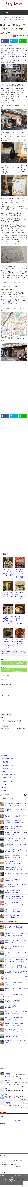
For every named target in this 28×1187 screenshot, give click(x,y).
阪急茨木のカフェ (8, 762)
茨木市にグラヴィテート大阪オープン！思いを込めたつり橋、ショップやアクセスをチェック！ (16, 954)
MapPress (19, 335)
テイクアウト (16, 652)
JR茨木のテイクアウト (9, 774)
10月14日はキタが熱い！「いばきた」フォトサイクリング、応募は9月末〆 (14, 670)
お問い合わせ (6, 1162)
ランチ (22, 652)
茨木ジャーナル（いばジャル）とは (12, 1160)
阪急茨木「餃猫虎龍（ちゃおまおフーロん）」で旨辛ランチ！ (20, 642)
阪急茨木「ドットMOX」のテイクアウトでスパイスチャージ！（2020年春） (20, 620)
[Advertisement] (14, 376)
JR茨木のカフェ (7, 778)
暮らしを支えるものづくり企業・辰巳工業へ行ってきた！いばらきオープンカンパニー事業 (16, 935)
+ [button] (25, 330)
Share (6, 41)
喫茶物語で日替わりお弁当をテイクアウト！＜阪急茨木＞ (20, 595)
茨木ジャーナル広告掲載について (11, 1164)
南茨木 (4, 790)
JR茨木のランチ (7, 781)
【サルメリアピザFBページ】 (9, 303)
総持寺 (4, 787)
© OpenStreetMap (24, 335)
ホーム (4, 1158)
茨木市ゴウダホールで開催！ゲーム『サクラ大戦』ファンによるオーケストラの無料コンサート (16, 904)
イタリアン (9, 652)
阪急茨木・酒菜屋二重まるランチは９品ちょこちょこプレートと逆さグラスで (8, 620)
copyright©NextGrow (19, 1179)
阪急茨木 (4, 653)
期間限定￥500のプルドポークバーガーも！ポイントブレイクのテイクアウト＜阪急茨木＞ (20, 574)
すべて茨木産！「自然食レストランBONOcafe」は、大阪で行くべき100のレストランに (16, 928)
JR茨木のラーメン (8, 784)
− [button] (25, 333)
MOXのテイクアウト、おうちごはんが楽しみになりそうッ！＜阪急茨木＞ (8, 573)
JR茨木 (4, 771)
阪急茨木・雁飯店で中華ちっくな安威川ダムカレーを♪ (8, 595)
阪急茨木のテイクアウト (10, 758)
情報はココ (7, 1073)
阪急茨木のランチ (8, 765)
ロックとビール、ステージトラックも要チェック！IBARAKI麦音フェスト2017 (14, 662)
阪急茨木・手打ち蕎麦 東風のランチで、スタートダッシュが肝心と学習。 (8, 643)
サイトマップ (7, 1172)
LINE (25, 41)
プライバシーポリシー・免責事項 (11, 1166)
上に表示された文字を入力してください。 (12, 721)
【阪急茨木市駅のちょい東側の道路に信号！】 (14, 88)
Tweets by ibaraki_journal (14, 1120)
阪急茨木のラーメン (8, 768)
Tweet (16, 41)
